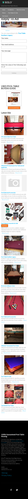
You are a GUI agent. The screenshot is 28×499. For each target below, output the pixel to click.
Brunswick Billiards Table (8, 286)
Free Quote (5, 16)
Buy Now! (4, 225)
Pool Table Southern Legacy (8, 257)
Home (3, 9)
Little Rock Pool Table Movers (9, 5)
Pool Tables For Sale (13, 13)
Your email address (7, 44)
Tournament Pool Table (7, 405)
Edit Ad (7, 30)
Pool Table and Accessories (8, 316)
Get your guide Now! (14, 107)
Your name (4, 38)
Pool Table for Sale (6, 376)
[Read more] (10, 142)
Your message (6, 51)
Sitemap (4, 473)
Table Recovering (20, 9)
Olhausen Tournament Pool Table (10, 345)
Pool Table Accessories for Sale (9, 223)
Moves (4, 13)
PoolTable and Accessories (8, 192)
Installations (11, 9)
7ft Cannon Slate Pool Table (8, 136)
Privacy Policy (7, 475)
